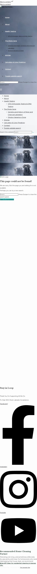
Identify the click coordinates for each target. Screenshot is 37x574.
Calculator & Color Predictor (14, 123)
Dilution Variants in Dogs (17, 117)
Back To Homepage (7, 199)
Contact (7, 125)
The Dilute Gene (10, 109)
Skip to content (5, 2)
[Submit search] (33, 132)
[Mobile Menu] (1, 89)
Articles (6, 120)
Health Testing (9, 101)
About (6, 98)
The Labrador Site (25, 567)
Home (6, 96)
